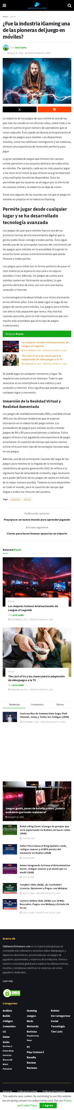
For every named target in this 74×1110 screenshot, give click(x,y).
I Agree (48, 1105)
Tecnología (58, 1026)
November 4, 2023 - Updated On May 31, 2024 (45, 350)
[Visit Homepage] (37, 5)
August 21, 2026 (16, 817)
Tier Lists (57, 1031)
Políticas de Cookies (27, 1091)
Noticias (32, 1031)
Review (31, 1062)
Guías (6, 1042)
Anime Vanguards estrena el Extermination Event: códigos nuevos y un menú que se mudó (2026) (45, 869)
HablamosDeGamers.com (17, 946)
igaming (15, 499)
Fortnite (7, 1055)
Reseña (31, 1057)
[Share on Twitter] (20, 109)
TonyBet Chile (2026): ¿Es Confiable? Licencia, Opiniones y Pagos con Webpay (43, 886)
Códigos (8, 1021)
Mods (30, 1021)
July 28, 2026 (28, 838)
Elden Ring (8, 1050)
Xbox (29, 1040)
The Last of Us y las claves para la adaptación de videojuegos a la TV (42, 357)
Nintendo (33, 1026)
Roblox (55, 1010)
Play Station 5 (35, 1052)
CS (4, 1031)
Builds (6, 1016)
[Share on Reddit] (54, 109)
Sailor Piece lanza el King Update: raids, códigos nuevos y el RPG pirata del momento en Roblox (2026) (43, 849)
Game (6, 1036)
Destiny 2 (7, 1046)
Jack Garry (20, 47)
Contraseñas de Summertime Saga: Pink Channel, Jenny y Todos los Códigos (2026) (44, 715)
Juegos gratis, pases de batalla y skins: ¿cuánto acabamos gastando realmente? (35, 810)
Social (13, 16)
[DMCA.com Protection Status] (12, 992)
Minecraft (7, 1059)
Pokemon (7, 1068)
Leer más (8, 981)
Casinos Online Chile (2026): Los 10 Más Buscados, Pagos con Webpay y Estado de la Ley (44, 904)
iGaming (32, 1010)
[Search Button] (69, 5)
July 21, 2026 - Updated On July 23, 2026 (41, 893)
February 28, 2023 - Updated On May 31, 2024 (45, 363)
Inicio (5, 16)
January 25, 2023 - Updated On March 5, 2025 (28, 53)
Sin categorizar (60, 1016)
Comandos (9, 1026)
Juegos (31, 1016)
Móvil (5, 1064)
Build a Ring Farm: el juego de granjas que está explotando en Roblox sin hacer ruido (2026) (45, 830)
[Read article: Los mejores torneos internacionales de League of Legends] (11, 346)
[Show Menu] (4, 5)
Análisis (7, 1010)
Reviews (32, 1068)
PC (28, 1047)
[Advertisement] (37, 752)
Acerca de (7, 1091)
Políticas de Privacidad (54, 1091)
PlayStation (33, 1035)
